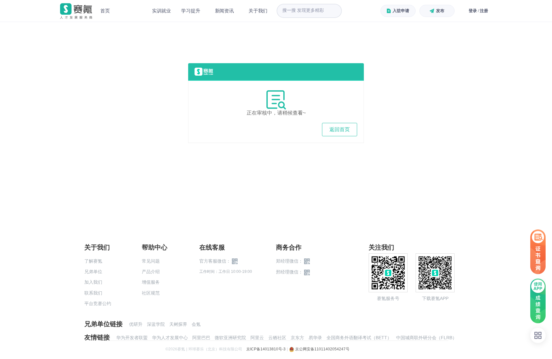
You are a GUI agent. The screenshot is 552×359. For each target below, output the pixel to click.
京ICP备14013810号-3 (266, 349)
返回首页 (339, 129)
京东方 (297, 337)
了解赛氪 (93, 261)
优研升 (135, 324)
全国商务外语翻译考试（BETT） (359, 337)
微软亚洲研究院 (230, 337)
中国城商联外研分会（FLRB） (426, 337)
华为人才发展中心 (170, 337)
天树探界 (178, 324)
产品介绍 (151, 271)
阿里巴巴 (201, 337)
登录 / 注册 (478, 10)
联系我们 (93, 292)
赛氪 (76, 11)
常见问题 (151, 261)
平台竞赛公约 (97, 303)
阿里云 (257, 337)
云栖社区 (277, 337)
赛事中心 (131, 11)
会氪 (196, 324)
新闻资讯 (224, 10)
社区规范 (151, 292)
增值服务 (151, 282)
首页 (105, 10)
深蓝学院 (156, 324)
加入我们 (93, 282)
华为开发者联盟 (132, 337)
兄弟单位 (93, 271)
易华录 (315, 337)
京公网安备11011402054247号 (321, 349)
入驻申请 (401, 10)
